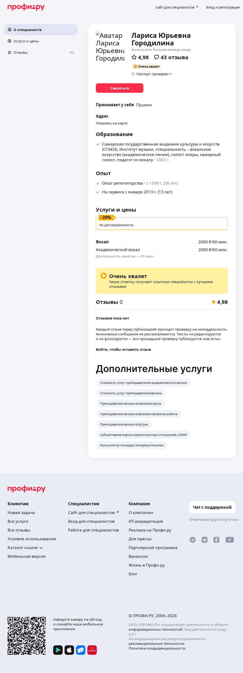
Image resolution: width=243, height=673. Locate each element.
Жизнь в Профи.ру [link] (147, 565)
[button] (41, 29)
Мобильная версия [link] (27, 556)
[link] (119, 88)
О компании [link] (141, 512)
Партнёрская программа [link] (153, 547)
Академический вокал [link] (118, 249)
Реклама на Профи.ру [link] (150, 530)
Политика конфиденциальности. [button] (157, 648)
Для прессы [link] (140, 538)
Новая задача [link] (21, 512)
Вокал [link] (102, 241)
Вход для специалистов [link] (91, 521)
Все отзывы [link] (19, 530)
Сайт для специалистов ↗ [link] (93, 512)
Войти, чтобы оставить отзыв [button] (123, 349)
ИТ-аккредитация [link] (146, 521)
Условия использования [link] (32, 538)
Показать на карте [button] (111, 123)
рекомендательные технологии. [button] (157, 643)
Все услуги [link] (18, 521)
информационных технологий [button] (155, 629)
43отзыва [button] (174, 57)
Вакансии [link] (138, 556)
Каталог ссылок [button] (23, 547)
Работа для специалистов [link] (93, 530)
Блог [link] (133, 573)
